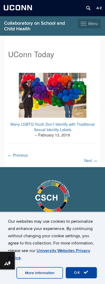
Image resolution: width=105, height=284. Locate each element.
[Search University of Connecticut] (88, 8)
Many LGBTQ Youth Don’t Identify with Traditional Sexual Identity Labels (52, 126)
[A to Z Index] (99, 8)
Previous (18, 155)
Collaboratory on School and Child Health (34, 26)
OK (78, 272)
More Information (39, 273)
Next (90, 160)
